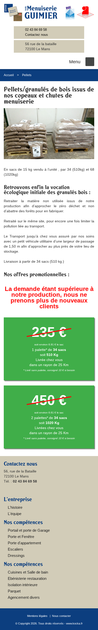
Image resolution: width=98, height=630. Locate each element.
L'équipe (14, 514)
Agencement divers (24, 597)
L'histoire (15, 507)
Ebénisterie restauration (27, 578)
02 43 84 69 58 (36, 30)
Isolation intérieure (22, 585)
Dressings (16, 555)
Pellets (26, 75)
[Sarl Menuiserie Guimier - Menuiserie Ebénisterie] (49, 12)
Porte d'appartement (24, 543)
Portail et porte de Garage (29, 530)
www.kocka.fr (74, 623)
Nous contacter (61, 615)
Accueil (9, 75)
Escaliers (15, 549)
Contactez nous (36, 35)
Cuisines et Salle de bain (28, 572)
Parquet (14, 591)
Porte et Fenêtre (21, 536)
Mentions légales (37, 615)
